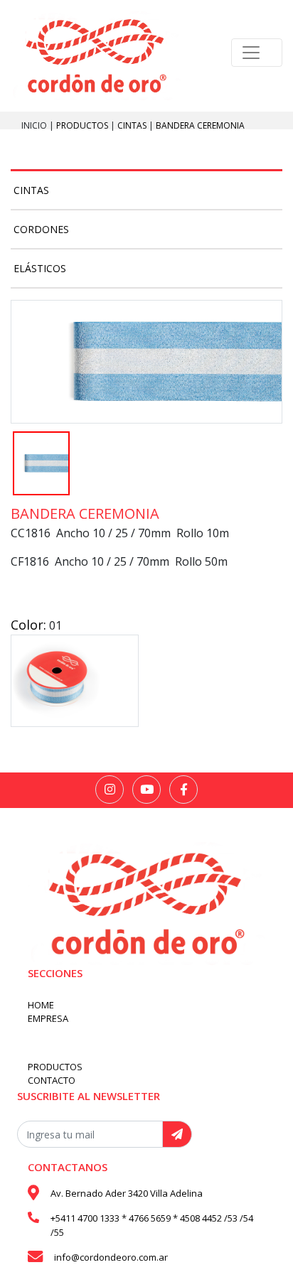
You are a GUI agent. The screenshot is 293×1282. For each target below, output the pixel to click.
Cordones (41, 229)
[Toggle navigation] (256, 52)
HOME (41, 1004)
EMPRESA (48, 1018)
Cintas (133, 125)
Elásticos (40, 268)
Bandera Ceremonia (200, 125)
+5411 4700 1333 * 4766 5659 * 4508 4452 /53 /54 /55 (151, 1225)
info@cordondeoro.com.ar (111, 1257)
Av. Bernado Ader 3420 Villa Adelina (126, 1193)
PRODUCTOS (83, 125)
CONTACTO (51, 1080)
